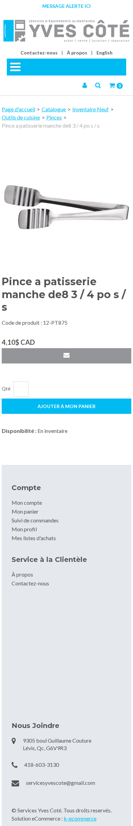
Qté (6, 388)
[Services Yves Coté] (66, 31)
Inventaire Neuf (90, 109)
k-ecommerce (80, 818)
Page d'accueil (18, 109)
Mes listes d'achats (34, 538)
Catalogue (54, 109)
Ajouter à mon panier (66, 406)
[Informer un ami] (66, 355)
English (105, 52)
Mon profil (24, 529)
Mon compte (27, 502)
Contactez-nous (39, 52)
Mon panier (25, 511)
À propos (77, 52)
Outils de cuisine (21, 117)
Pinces (54, 117)
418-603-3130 (41, 764)
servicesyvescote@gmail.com (60, 782)
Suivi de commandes (35, 520)
